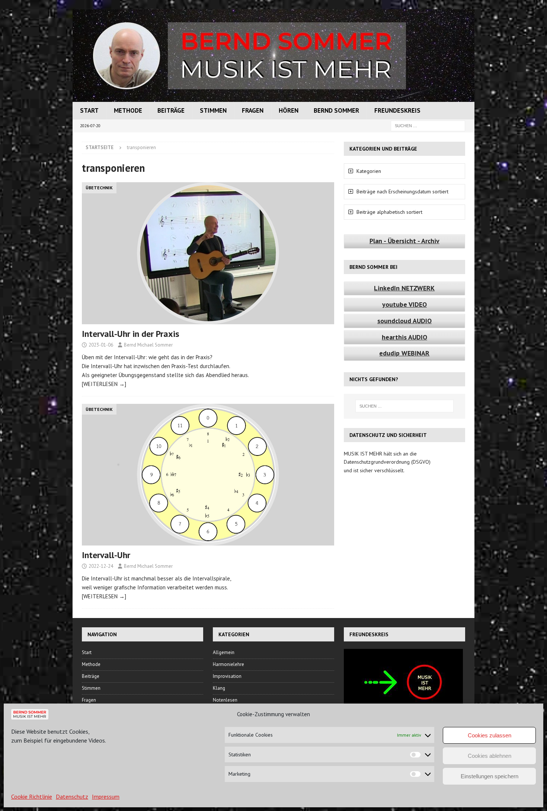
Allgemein (223, 652)
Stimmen (213, 110)
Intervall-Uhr (106, 555)
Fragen (252, 110)
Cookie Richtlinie (31, 796)
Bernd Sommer (336, 110)
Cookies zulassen (489, 735)
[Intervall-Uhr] (208, 475)
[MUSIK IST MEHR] (273, 97)
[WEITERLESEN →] (104, 383)
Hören (288, 110)
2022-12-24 (101, 566)
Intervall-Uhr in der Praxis (130, 333)
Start (89, 110)
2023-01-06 (101, 345)
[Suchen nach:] (428, 125)
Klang (219, 688)
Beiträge (171, 110)
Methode (128, 110)
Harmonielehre (228, 664)
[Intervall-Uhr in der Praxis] (208, 253)
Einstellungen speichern (489, 776)
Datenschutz (72, 796)
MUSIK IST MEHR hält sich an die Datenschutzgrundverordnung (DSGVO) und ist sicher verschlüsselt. (387, 462)
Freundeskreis (397, 110)
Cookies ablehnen (489, 756)
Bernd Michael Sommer (148, 345)
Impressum (105, 796)
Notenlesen (225, 700)
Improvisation (227, 676)
